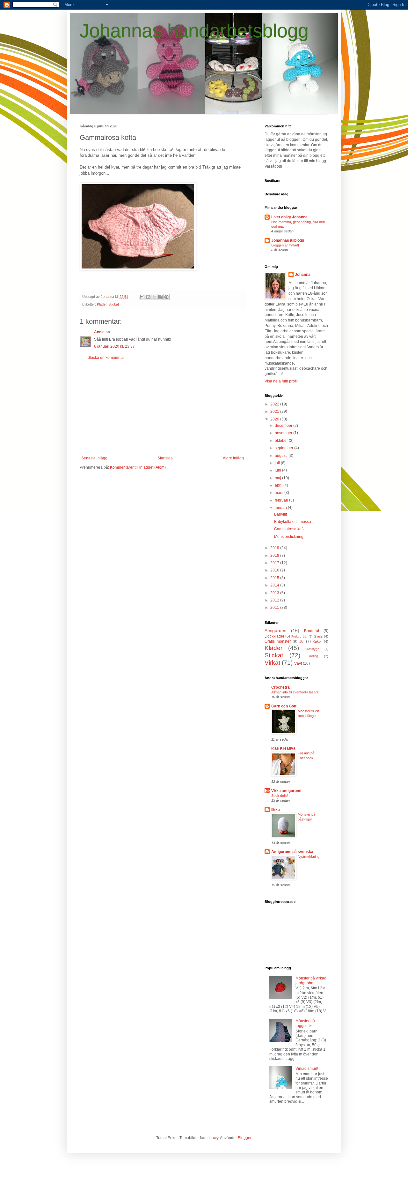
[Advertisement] (162, 408)
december (284, 425)
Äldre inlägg (233, 458)
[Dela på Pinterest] (166, 297)
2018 (275, 555)
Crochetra (280, 687)
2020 (275, 419)
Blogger (244, 1138)
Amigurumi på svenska (292, 852)
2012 (275, 600)
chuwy (213, 1138)
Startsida (165, 458)
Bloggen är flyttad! (285, 245)
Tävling (312, 656)
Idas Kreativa (283, 748)
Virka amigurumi (286, 791)
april (279, 485)
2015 (275, 578)
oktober (282, 440)
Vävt (298, 663)
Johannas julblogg (287, 240)
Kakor (317, 641)
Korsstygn (312, 649)
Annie (99, 332)
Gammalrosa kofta (290, 529)
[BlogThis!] (148, 297)
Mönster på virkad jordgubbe (310, 980)
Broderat (311, 631)
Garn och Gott (283, 706)
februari (282, 500)
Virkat (272, 662)
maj (278, 478)
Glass (318, 636)
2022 (275, 404)
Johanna (302, 274)
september (284, 448)
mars (279, 492)
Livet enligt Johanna (289, 217)
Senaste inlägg (94, 458)
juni (278, 470)
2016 (275, 570)
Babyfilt (280, 514)
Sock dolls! (279, 795)
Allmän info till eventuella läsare (295, 692)
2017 (275, 563)
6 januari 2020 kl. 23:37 (114, 346)
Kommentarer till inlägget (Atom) (138, 467)
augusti (281, 455)
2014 (275, 585)
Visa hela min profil (281, 381)
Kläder (101, 304)
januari (281, 507)
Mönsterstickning (288, 536)
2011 (275, 607)
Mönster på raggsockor (305, 1023)
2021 (275, 411)
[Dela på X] (154, 297)
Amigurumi (275, 630)
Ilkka (275, 809)
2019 (275, 548)
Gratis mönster (278, 641)
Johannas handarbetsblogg (194, 31)
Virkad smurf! (306, 1068)
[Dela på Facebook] (160, 297)
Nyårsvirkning (308, 856)
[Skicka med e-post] (142, 297)
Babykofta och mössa (292, 521)
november (284, 433)
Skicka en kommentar (106, 357)
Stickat (113, 304)
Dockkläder (274, 636)
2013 (275, 593)
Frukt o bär (299, 636)
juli (278, 463)
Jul (301, 641)
